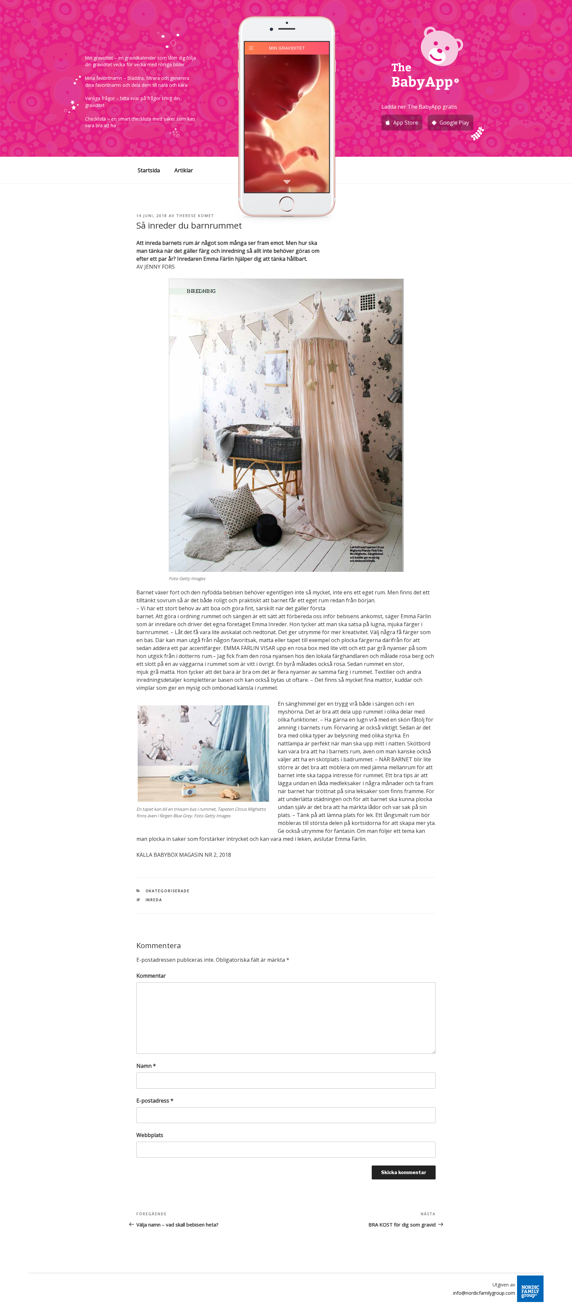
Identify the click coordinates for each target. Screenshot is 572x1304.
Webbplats (149, 1135)
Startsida (149, 170)
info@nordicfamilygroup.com (484, 1293)
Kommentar (151, 975)
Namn (146, 1065)
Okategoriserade (168, 890)
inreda (154, 899)
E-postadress (154, 1100)
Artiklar (183, 170)
